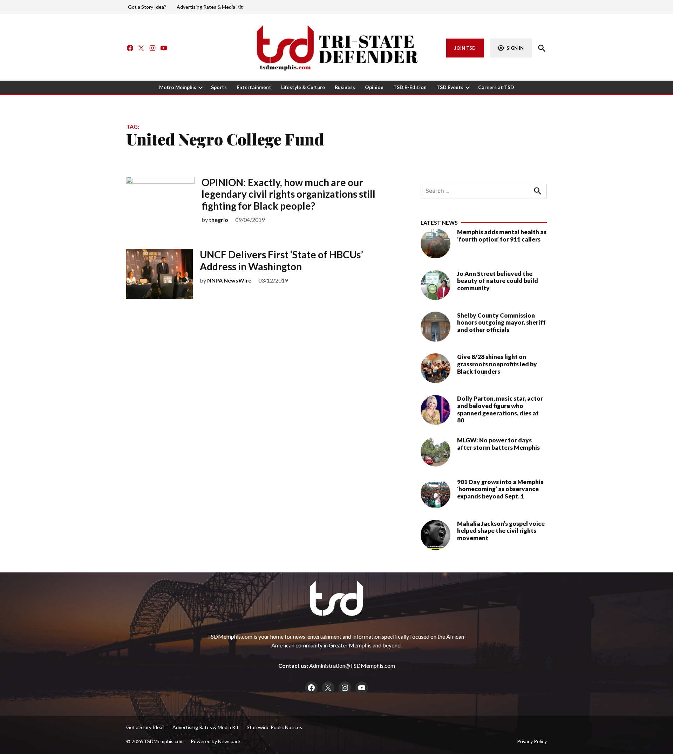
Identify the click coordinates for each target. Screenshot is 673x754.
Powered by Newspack (216, 741)
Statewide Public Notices (274, 727)
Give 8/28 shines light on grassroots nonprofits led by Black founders (497, 364)
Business (345, 87)
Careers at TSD (496, 87)
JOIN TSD (465, 48)
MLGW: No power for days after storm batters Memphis (498, 443)
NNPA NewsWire (229, 280)
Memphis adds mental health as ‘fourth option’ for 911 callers (501, 235)
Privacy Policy (532, 741)
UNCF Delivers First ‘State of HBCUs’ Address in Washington (281, 260)
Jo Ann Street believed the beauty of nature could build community (497, 281)
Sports (219, 87)
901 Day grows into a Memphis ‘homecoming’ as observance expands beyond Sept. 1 (500, 489)
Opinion (374, 87)
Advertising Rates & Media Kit (210, 7)
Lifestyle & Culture (303, 87)
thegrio (218, 219)
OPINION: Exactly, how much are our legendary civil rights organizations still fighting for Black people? (288, 194)
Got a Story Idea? (147, 7)
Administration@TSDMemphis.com (352, 665)
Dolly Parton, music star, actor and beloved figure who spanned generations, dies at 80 (500, 409)
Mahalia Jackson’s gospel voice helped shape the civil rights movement (501, 530)
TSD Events (449, 87)
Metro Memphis (177, 87)
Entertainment (254, 87)
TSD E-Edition (410, 87)
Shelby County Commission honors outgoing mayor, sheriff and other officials (501, 322)
